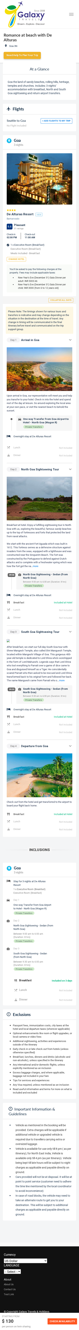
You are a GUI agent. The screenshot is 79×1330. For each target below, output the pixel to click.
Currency (10, 1254)
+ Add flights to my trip (56, 121)
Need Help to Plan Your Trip (22, 55)
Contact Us (10, 1289)
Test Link (9, 1294)
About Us (9, 1284)
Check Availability (62, 1321)
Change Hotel (16, 259)
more (35, 566)
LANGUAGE (11, 1265)
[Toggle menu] (71, 14)
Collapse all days (61, 300)
